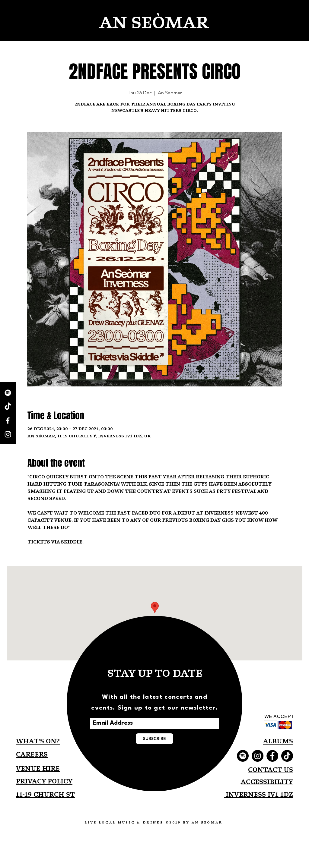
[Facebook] (272, 756)
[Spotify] (8, 393)
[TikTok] (8, 406)
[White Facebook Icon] (8, 420)
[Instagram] (257, 756)
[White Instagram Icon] (8, 434)
